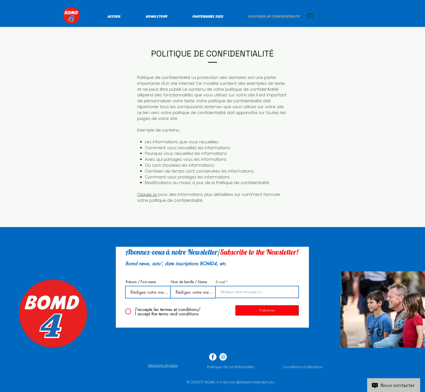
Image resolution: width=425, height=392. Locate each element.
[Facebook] (212, 357)
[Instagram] (223, 357)
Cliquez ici (147, 194)
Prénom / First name (141, 282)
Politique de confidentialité (230, 366)
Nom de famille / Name (189, 282)
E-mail (220, 282)
